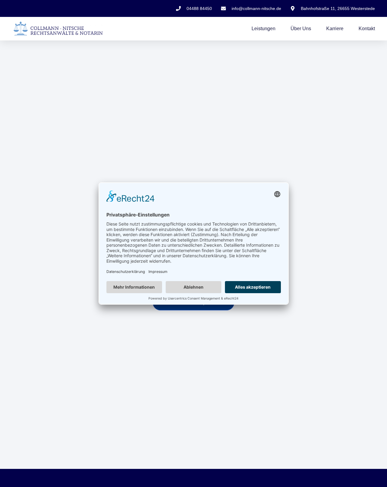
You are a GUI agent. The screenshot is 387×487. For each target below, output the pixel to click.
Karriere (334, 28)
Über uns (301, 28)
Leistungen (263, 28)
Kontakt (367, 28)
